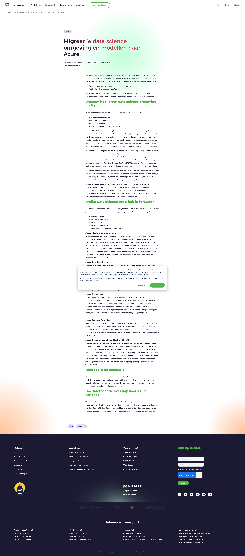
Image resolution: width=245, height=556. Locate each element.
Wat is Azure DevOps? (23, 533)
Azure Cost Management (78, 456)
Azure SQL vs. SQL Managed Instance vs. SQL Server (143, 539)
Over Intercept (130, 448)
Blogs (14, 12)
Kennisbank (129, 461)
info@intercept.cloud (131, 494)
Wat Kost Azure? (75, 530)
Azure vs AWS (128, 530)
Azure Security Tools (77, 536)
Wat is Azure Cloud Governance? (190, 539)
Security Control (20, 461)
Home (7, 12)
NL (228, 5)
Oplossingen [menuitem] (20, 5)
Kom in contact (131, 469)
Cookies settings (141, 285)
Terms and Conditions (127, 552)
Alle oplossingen (20, 474)
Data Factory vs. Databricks (134, 536)
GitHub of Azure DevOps (132, 533)
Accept (157, 285)
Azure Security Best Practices (80, 539)
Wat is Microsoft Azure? (23, 530)
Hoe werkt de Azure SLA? (187, 530)
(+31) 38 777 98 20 (130, 491)
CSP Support (19, 452)
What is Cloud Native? (23, 536)
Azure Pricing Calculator (78, 533)
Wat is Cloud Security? (23, 539)
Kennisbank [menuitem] (50, 5)
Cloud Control (19, 456)
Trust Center (129, 452)
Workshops (74, 448)
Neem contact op (100, 5)
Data (71, 426)
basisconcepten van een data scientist (128, 97)
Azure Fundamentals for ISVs (80, 452)
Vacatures (128, 465)
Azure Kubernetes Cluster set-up (190, 543)
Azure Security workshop (78, 465)
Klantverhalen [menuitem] (65, 5)
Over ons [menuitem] (80, 5)
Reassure (18, 469)
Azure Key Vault (118, 157)
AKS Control (19, 465)
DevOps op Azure (75, 461)
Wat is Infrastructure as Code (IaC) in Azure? (195, 533)
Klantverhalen (130, 456)
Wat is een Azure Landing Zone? (190, 536)
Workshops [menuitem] (36, 5)
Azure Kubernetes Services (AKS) (81, 469)
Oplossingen (20, 448)
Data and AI (81, 426)
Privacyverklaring (142, 552)
